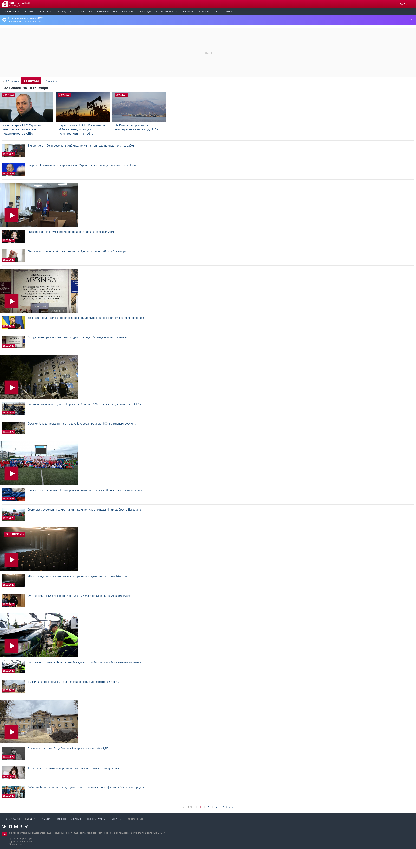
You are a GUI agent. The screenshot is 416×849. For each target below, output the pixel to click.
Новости (30, 818)
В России (47, 11)
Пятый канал (12, 818)
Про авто (129, 11)
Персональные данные (20, 841)
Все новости (12, 11)
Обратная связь (17, 844)
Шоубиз (206, 11)
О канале (76, 818)
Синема (189, 11)
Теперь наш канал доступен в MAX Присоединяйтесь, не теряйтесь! (25, 19)
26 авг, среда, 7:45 (14, 6)
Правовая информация (20, 838)
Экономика (225, 11)
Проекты (61, 818)
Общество (66, 11)
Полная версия (135, 818)
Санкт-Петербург (168, 11)
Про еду (146, 11)
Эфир (402, 4)
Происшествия (108, 11)
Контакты (116, 818)
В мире (31, 11)
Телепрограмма (96, 818)
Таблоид (45, 818)
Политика (86, 11)
